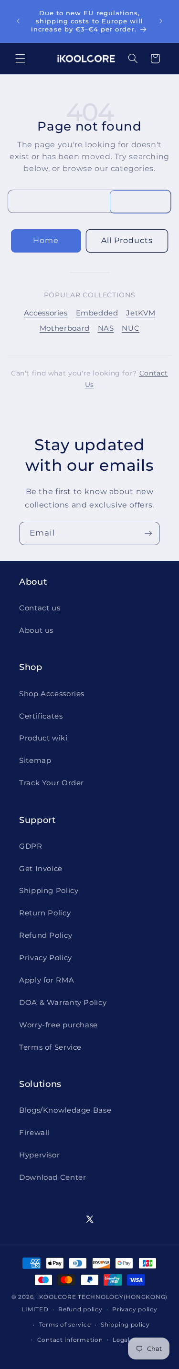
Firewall (34, 1132)
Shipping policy (125, 1324)
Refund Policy (45, 935)
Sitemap (35, 760)
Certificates (41, 716)
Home (46, 240)
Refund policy (80, 1309)
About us (36, 630)
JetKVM (140, 313)
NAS (106, 328)
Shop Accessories (51, 694)
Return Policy (45, 913)
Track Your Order (51, 783)
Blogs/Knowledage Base (65, 1110)
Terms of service (65, 1324)
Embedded (97, 313)
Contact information (70, 1340)
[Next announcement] (160, 20)
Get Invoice (41, 868)
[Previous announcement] (18, 20)
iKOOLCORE (56, 1297)
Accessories (46, 313)
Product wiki (43, 738)
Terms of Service (50, 1047)
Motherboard (65, 328)
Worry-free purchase (58, 1025)
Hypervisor (39, 1155)
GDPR (30, 846)
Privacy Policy (45, 957)
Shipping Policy (48, 890)
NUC (130, 328)
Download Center (52, 1177)
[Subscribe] (148, 533)
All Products (127, 240)
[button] (20, 59)
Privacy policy (134, 1309)
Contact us (39, 608)
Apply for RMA (46, 980)
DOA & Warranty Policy (62, 1002)
